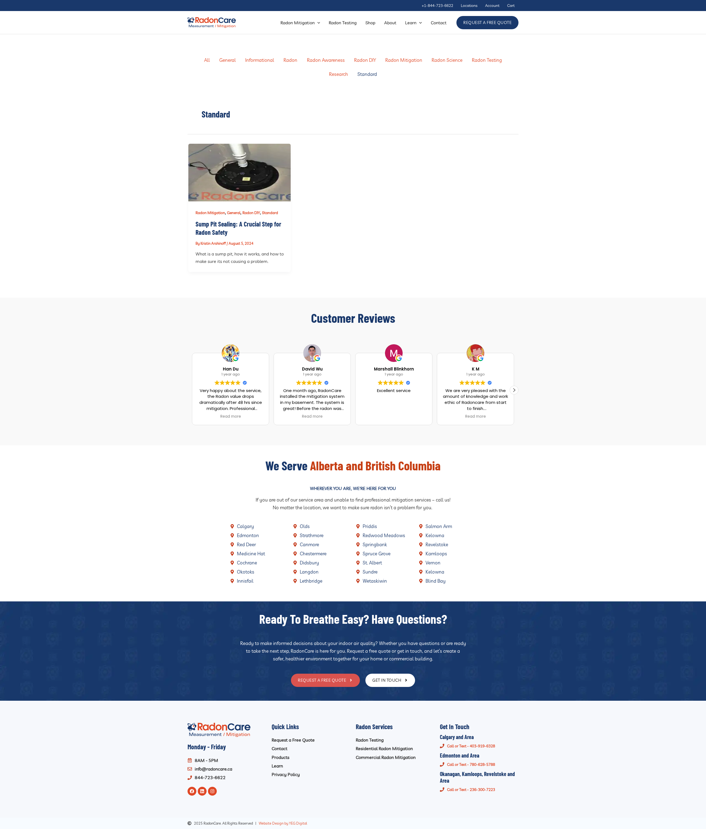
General (227, 60)
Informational (259, 60)
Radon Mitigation (403, 60)
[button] (317, 22)
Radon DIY (365, 60)
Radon (290, 60)
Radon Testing (487, 60)
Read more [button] (230, 416)
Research (338, 74)
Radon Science (447, 60)
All (207, 60)
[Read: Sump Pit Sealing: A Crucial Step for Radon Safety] (239, 172)
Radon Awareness (326, 60)
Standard (367, 74)
